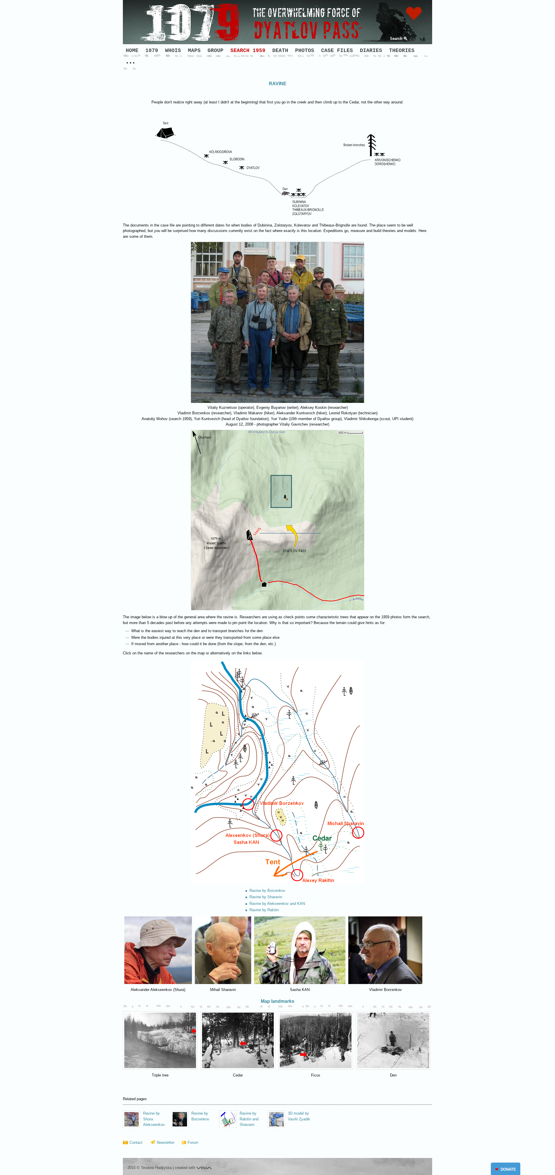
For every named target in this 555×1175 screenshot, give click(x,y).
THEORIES (402, 50)
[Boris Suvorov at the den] (393, 1040)
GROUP (215, 50)
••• (130, 63)
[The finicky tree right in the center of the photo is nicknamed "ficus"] (315, 1040)
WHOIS (173, 50)
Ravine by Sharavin (265, 897)
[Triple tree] (160, 1040)
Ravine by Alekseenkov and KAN (277, 903)
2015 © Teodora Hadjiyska (149, 1167)
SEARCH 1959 (247, 50)
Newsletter (165, 1142)
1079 (151, 50)
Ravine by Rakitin (264, 910)
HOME (132, 50)
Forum (193, 1142)
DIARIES (371, 50)
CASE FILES (337, 50)
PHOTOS (304, 50)
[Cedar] (238, 1040)
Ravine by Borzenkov (267, 890)
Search (396, 38)
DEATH (280, 50)
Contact (136, 1142)
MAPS (194, 50)
